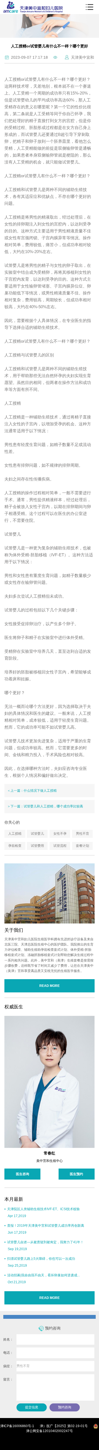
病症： (8, 1366)
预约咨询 (64, 1407)
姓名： (8, 1339)
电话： (8, 1353)
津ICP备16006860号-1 (17, 1426)
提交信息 (31, 1407)
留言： (8, 1379)
